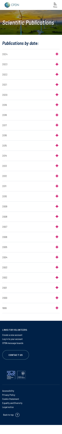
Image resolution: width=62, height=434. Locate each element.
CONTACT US (16, 354)
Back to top (8, 414)
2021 (4, 84)
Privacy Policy (8, 394)
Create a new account (12, 334)
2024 (5, 54)
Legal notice (8, 407)
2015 (4, 145)
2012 (4, 176)
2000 (4, 297)
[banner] (11, 5)
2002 (4, 277)
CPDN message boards (12, 343)
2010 (4, 196)
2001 (4, 287)
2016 (4, 135)
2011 (4, 186)
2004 (4, 257)
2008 (4, 216)
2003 (4, 267)
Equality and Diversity (12, 402)
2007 (4, 226)
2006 (4, 237)
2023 (4, 64)
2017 (4, 125)
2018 (4, 115)
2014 (4, 155)
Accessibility (8, 390)
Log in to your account (12, 338)
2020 (4, 94)
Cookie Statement (10, 398)
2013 (4, 165)
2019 (4, 104)
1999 (4, 308)
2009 (4, 206)
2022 (5, 74)
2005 (4, 247)
